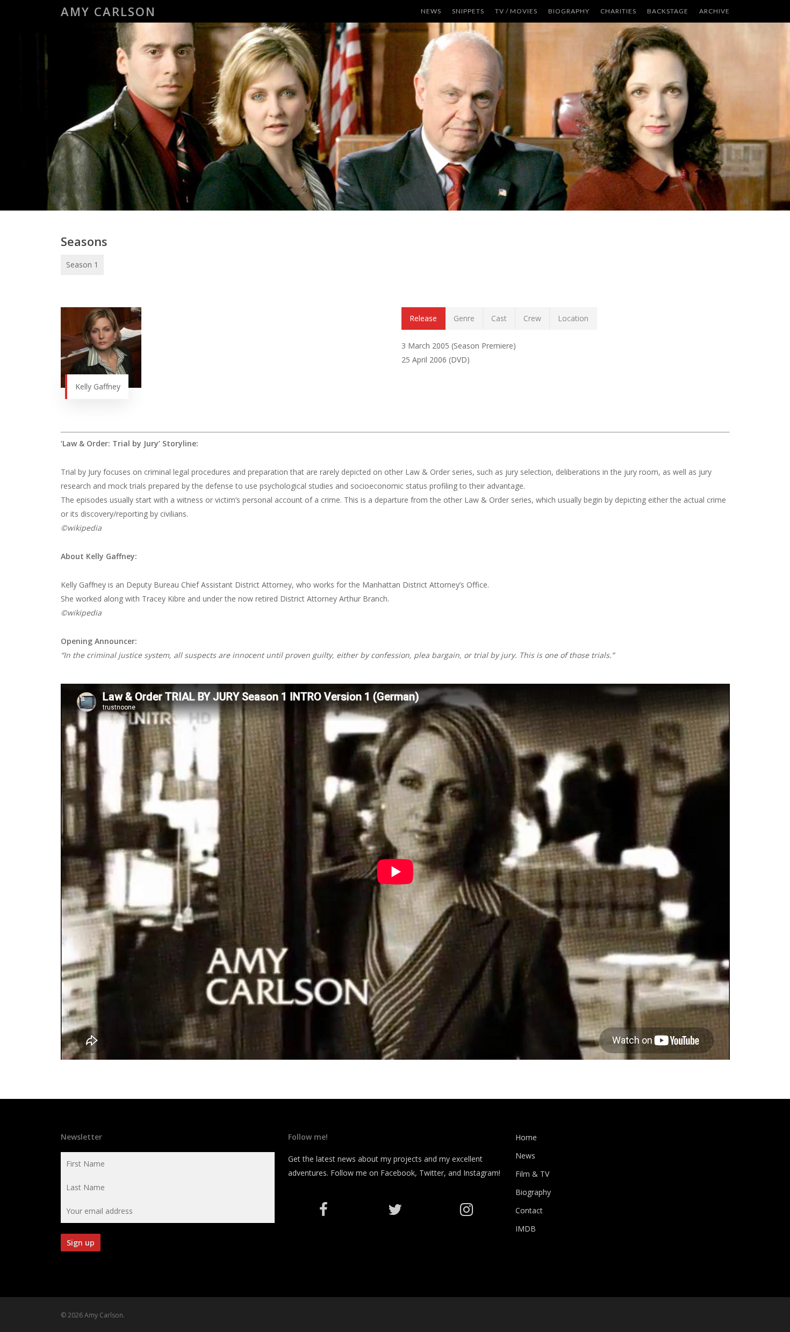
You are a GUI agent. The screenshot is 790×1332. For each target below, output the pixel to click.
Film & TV (532, 1174)
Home (526, 1137)
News (525, 1155)
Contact (529, 1210)
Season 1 (82, 264)
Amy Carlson (108, 11)
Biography (533, 1192)
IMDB (525, 1229)
